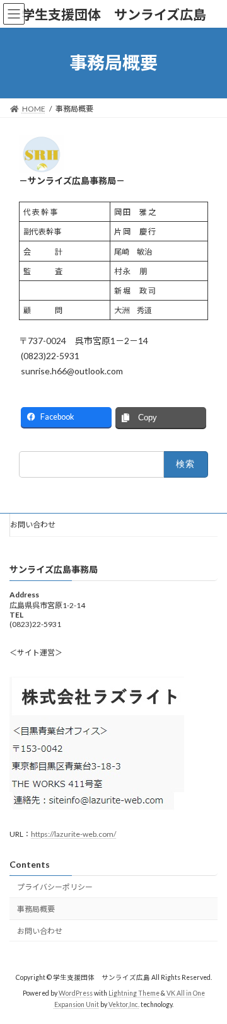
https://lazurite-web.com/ (73, 834)
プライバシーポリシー (55, 887)
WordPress (76, 993)
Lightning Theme (134, 993)
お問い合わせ (32, 524)
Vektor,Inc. (123, 1004)
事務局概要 (36, 909)
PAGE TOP (209, 980)
